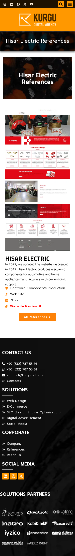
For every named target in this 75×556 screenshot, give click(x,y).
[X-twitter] (25, 4)
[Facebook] (18, 4)
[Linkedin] (11, 4)
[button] (61, 4)
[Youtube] (31, 4)
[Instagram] (5, 4)
